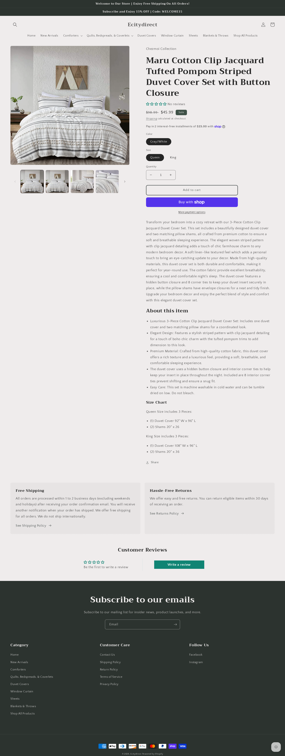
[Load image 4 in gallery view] (107, 181)
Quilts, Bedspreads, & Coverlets (31, 677)
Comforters (18, 669)
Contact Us (107, 654)
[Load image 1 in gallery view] (32, 181)
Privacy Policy (109, 684)
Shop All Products (22, 713)
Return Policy (109, 669)
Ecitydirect (135, 754)
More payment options (191, 212)
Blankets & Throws (23, 706)
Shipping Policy (110, 662)
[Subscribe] (175, 624)
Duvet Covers (19, 684)
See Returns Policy (164, 513)
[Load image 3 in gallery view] (82, 181)
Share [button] (155, 462)
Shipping (151, 118)
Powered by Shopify (152, 754)
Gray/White (158, 141)
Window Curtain (21, 691)
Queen (155, 157)
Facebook (195, 654)
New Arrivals (19, 662)
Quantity (151, 166)
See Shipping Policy (31, 526)
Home (14, 654)
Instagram (196, 662)
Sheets (15, 698)
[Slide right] (124, 181)
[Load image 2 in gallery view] (57, 181)
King (173, 157)
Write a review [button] (179, 565)
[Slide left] (15, 181)
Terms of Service (111, 677)
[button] (15, 24)
